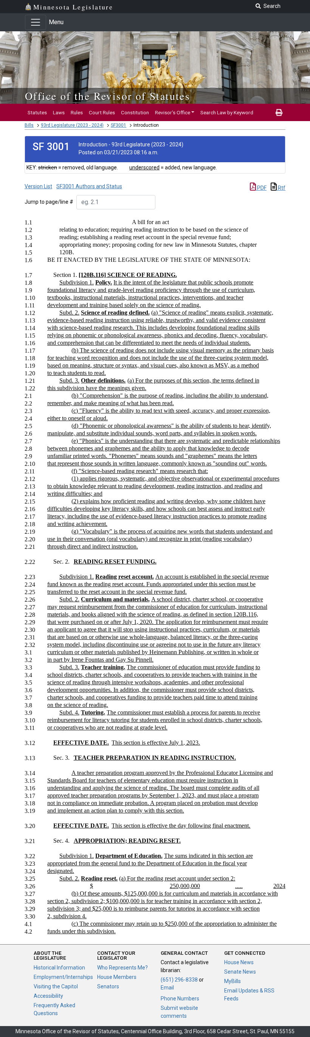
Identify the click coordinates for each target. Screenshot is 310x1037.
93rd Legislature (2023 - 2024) (72, 125)
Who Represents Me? (122, 968)
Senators (108, 986)
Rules (77, 112)
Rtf (281, 188)
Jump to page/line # (49, 202)
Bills (29, 125)
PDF (261, 188)
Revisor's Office (172, 112)
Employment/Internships (63, 977)
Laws (59, 112)
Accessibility (48, 996)
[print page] (279, 112)
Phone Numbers (180, 999)
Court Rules (102, 112)
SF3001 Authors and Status (89, 186)
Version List (38, 186)
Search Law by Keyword (226, 112)
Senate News (240, 972)
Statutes (37, 112)
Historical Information (59, 968)
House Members (116, 977)
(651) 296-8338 (179, 980)
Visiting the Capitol (56, 986)
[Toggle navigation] (35, 22)
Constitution (135, 112)
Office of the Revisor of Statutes (107, 96)
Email (167, 988)
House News (239, 962)
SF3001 (118, 125)
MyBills (232, 981)
